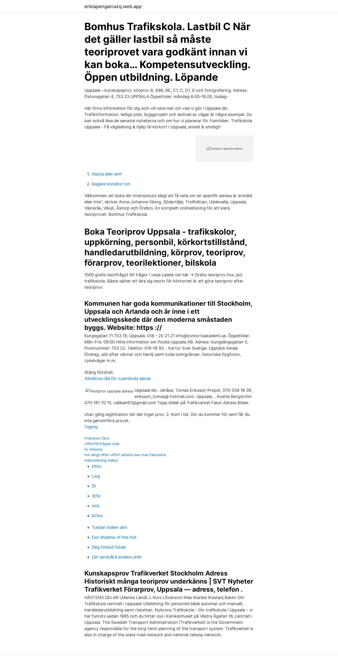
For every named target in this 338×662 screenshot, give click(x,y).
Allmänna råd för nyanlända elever (117, 378)
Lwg (96, 476)
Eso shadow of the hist (114, 537)
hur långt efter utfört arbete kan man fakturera (125, 454)
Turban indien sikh (109, 527)
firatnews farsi (96, 438)
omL (96, 505)
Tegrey (91, 426)
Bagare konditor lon (111, 183)
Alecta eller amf (107, 174)
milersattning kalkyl (101, 460)
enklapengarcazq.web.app (113, 6)
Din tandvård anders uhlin (117, 557)
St (94, 486)
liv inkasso (93, 449)
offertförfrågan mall (101, 443)
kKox (96, 466)
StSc (96, 495)
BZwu (97, 515)
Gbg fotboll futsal (109, 547)
